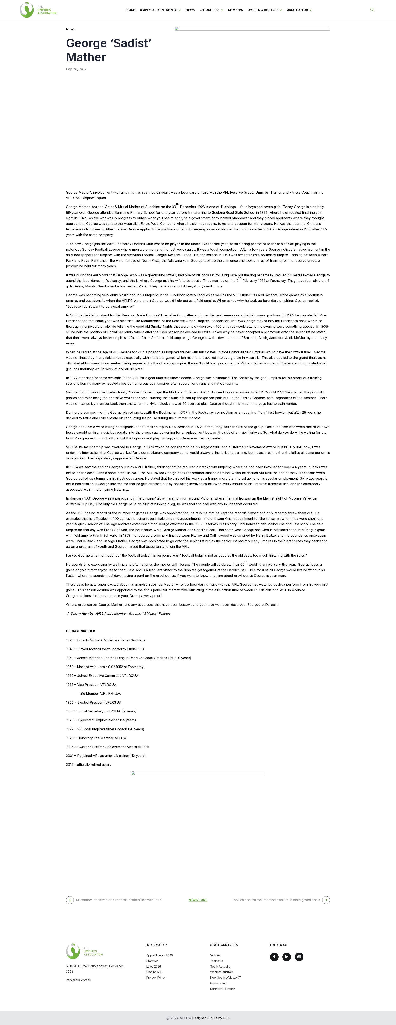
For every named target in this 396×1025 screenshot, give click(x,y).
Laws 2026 (153, 966)
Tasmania (216, 961)
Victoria (215, 955)
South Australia (220, 966)
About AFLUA (297, 10)
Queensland (218, 983)
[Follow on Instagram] (299, 957)
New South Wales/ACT (225, 977)
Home (131, 10)
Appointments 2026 (159, 955)
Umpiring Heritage (263, 10)
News (190, 10)
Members (235, 10)
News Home (198, 900)
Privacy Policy (156, 977)
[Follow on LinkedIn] (286, 957)
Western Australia (222, 972)
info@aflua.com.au (78, 980)
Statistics (152, 961)
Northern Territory (222, 988)
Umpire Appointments (158, 10)
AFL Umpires (209, 10)
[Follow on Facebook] (274, 957)
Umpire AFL (154, 972)
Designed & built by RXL (211, 1018)
